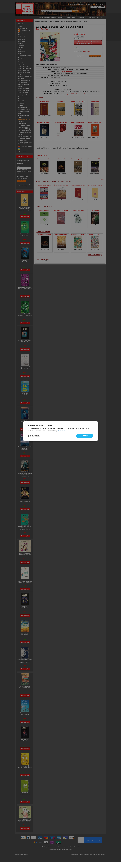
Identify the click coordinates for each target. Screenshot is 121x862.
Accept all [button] (85, 436)
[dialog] (60, 431)
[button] (34, 436)
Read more (61, 431)
